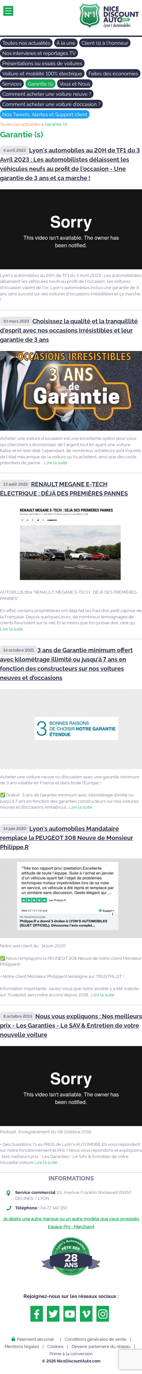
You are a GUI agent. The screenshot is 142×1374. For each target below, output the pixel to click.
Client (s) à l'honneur (105, 43)
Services (11, 84)
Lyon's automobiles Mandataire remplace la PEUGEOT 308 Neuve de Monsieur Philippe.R (66, 837)
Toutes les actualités (20, 124)
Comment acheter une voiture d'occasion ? (51, 104)
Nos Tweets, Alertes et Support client (44, 115)
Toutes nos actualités (26, 43)
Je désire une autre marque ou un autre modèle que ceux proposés (71, 1218)
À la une (65, 43)
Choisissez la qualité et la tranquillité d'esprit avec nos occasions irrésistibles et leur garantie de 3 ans (69, 330)
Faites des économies (113, 74)
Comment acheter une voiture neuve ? (46, 94)
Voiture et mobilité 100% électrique (42, 74)
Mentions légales (22, 1346)
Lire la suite (55, 462)
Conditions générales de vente (95, 1339)
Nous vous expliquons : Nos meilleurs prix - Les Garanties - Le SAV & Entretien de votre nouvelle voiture (71, 1025)
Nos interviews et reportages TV (39, 53)
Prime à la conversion (71, 1353)
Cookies (55, 1346)
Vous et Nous (74, 84)
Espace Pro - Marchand (71, 1226)
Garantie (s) (40, 84)
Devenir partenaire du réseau (101, 1346)
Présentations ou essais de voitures (42, 64)
